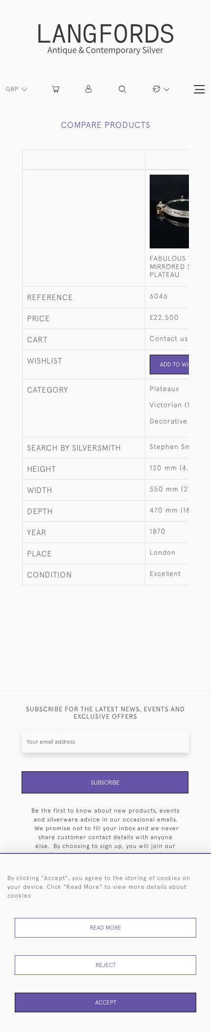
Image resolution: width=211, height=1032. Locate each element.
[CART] (56, 89)
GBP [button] (13, 89)
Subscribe (105, 782)
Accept (105, 1002)
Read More (105, 927)
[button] (89, 89)
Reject (106, 965)
